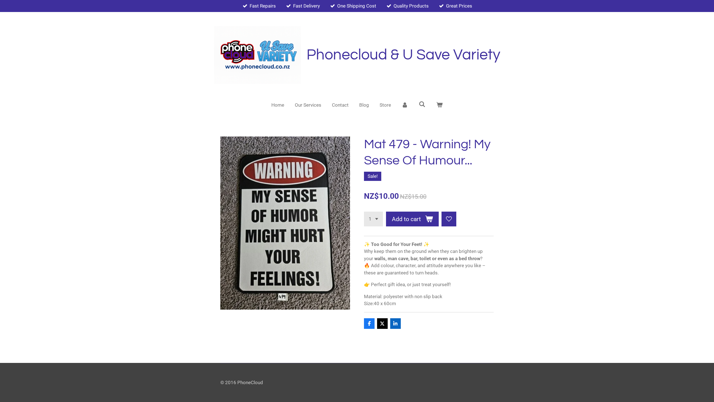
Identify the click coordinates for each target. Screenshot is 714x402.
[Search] (422, 104)
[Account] (405, 105)
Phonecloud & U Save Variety (403, 55)
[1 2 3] (373, 219)
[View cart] (439, 105)
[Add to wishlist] (449, 219)
